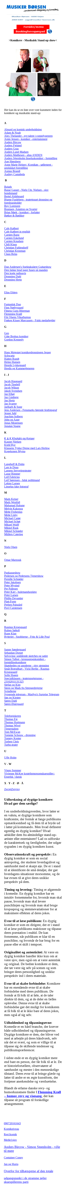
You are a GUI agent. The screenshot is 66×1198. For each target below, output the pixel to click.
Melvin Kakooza (13, 508)
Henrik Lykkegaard (15, 365)
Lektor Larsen (12, 483)
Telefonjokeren (12, 715)
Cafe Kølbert (11, 228)
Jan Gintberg (11, 397)
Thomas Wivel (12, 725)
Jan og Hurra (11, 1164)
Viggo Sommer (12, 770)
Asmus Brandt (12, 171)
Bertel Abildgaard (14, 196)
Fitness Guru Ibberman (17, 310)
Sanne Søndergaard (15, 649)
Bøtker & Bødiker (14, 215)
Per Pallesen (11, 588)
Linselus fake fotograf (16, 486)
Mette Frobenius (13, 511)
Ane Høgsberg (12, 161)
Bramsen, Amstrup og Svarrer (20, 209)
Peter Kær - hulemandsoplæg (20, 591)
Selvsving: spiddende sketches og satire (26, 655)
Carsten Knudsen (13, 241)
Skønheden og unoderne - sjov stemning (26, 665)
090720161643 (12, 1123)
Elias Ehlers (10, 292)
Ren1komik (10, 1134)
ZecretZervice (12, 789)
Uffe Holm (10, 757)
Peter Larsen (11, 595)
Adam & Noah (12, 132)
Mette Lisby (11, 515)
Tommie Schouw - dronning (20, 735)
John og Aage (12, 419)
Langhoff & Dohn (14, 464)
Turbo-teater (11, 744)
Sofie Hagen (11, 675)
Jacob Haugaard (13, 381)
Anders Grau (11, 148)
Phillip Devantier (13, 598)
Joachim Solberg (13, 416)
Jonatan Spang (12, 426)
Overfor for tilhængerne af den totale (28, 1171)
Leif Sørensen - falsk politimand (22, 480)
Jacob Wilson (11, 387)
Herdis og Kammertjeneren (19, 368)
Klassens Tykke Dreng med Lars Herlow (27, 448)
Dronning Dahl (12, 276)
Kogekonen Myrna (14, 451)
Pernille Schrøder (13, 579)
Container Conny (13, 1157)
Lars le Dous (11, 467)
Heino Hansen (12, 362)
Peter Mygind (11, 585)
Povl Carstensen (13, 607)
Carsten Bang (11, 234)
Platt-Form (10, 601)
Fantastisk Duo (12, 304)
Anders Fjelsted (13, 145)
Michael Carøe (12, 518)
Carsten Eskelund (14, 237)
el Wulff (14, 524)
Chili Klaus (10, 244)
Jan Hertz (9, 400)
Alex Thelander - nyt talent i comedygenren (28, 135)
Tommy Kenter (12, 738)
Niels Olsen (10, 547)
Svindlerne (10, 691)
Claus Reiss (10, 254)
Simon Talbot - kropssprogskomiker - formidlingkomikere (25, 661)
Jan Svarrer (10, 403)
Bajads (8, 186)
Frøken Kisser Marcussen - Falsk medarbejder (29, 320)
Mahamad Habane (14, 505)
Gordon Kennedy (14, 339)
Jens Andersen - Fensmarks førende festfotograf (30, 410)
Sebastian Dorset (13, 652)
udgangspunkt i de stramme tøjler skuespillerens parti (25, 1180)
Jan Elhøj (9, 394)
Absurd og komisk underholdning (23, 129)
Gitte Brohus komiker (16, 336)
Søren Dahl (10, 700)
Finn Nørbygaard (13, 307)
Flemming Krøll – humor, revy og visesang (32, 1094)
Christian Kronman (15, 250)
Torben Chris (11, 741)
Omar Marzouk (12, 559)
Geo (6, 333)
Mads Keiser (11, 499)
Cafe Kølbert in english (17, 231)
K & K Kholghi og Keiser (19, 438)
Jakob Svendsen (13, 390)
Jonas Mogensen (13, 422)
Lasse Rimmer (12, 473)
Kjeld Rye (9, 444)
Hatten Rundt (11, 358)
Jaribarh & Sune (13, 406)
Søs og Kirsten (12, 697)
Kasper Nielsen (12, 441)
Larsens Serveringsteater (17, 470)
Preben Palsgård (13, 604)
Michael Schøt (12, 521)
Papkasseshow (12, 572)
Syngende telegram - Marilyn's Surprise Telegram (31, 694)
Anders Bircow (12, 142)
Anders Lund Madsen (16, 151)
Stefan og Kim (12, 684)
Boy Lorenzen (12, 205)
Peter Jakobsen (12, 582)
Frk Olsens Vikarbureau (17, 317)
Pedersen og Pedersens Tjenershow (23, 575)
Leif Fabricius (12, 476)
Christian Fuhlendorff (16, 247)
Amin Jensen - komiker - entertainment (25, 139)
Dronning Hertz (13, 279)
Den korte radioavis (15, 273)
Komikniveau (11, 1128)
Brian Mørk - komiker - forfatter (22, 212)
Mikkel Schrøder (13, 531)
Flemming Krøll (13, 313)
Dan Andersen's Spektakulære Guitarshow (27, 266)
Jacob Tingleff (12, 384)
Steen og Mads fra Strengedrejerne (23, 687)
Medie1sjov (10, 1139)
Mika (7, 524)
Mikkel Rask (11, 527)
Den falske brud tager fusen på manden (26, 270)
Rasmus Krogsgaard (15, 627)
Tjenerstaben (11, 728)
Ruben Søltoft (12, 630)
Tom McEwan (12, 731)
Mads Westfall (12, 502)
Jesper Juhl (10, 413)
